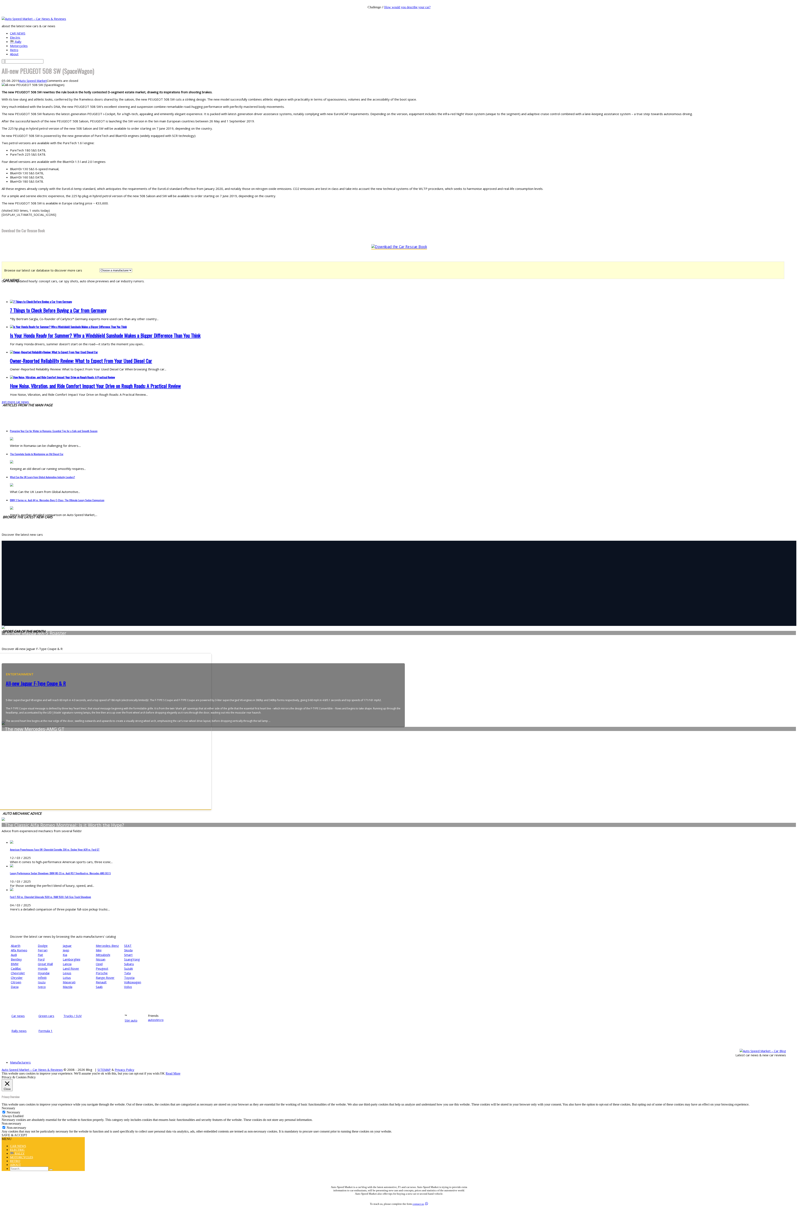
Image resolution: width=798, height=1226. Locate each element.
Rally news (19, 1031)
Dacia (14, 987)
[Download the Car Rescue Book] (399, 246)
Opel (99, 964)
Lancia (67, 964)
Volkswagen (132, 982)
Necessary (13, 1112)
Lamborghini (71, 959)
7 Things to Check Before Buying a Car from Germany (58, 310)
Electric (15, 37)
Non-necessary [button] (11, 1123)
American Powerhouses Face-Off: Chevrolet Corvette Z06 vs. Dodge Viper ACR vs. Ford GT (55, 849)
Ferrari (42, 950)
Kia (65, 955)
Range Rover (105, 977)
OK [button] (162, 1073)
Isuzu (42, 982)
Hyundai (43, 973)
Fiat (40, 955)
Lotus (67, 977)
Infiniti (42, 977)
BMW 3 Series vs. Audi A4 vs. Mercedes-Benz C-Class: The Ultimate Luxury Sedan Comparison (57, 500)
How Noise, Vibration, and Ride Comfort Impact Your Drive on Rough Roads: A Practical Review (95, 385)
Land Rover (71, 968)
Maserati (69, 982)
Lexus (67, 973)
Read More (173, 1073)
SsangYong (132, 959)
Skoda (128, 950)
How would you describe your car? (407, 7)
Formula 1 (45, 1031)
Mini (98, 950)
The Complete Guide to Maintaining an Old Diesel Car (36, 454)
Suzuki (128, 968)
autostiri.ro (156, 1020)
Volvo (128, 987)
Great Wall (45, 964)
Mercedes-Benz (107, 945)
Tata (127, 973)
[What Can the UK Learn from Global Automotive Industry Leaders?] (11, 485)
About (14, 54)
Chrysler (17, 977)
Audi (14, 955)
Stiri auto (131, 1020)
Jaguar (67, 945)
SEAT (128, 945)
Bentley (16, 959)
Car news (18, 1016)
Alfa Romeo (19, 950)
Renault (101, 982)
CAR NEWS (17, 33)
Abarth (15, 945)
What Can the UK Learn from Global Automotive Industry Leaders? (42, 477)
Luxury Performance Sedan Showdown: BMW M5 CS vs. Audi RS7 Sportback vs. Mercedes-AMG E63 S (60, 873)
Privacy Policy (124, 1070)
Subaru (129, 964)
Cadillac (16, 968)
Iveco (42, 987)
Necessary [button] (8, 1108)
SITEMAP (104, 1070)
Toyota (129, 977)
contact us (418, 1203)
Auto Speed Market (33, 81)
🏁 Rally (15, 41)
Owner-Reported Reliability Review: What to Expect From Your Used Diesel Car (81, 360)
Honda (42, 968)
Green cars (46, 1016)
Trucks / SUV (72, 1016)
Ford (41, 959)
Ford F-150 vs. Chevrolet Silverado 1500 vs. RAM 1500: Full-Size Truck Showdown (50, 897)
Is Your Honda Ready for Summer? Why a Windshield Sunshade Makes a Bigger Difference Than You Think (105, 335)
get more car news (15, 402)
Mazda (67, 987)
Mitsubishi (103, 955)
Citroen (16, 982)
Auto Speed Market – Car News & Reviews (32, 1070)
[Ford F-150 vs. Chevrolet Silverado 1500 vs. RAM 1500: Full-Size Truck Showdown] (11, 890)
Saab (99, 987)
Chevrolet (18, 973)
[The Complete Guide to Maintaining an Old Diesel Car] (11, 462)
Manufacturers (20, 1062)
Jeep (66, 950)
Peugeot (102, 968)
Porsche (102, 973)
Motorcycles (19, 46)
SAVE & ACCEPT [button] (14, 1135)
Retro (14, 50)
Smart (128, 955)
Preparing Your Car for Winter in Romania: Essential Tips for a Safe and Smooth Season (53, 431)
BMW (14, 964)
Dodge (43, 945)
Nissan (100, 959)
